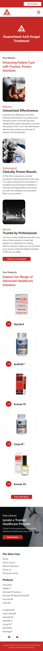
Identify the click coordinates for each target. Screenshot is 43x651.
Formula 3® (8, 599)
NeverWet (7, 628)
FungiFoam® (8, 610)
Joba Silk (7, 602)
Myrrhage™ (8, 631)
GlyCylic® (7, 584)
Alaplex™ (7, 588)
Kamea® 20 (8, 617)
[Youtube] (17, 637)
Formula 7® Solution (12, 592)
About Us (7, 569)
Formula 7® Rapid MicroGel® (16, 595)
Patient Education (11, 566)
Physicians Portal (10, 573)
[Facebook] (9, 637)
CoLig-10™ (7, 624)
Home (5, 559)
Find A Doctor (9, 562)
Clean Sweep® (9, 613)
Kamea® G (7, 620)
